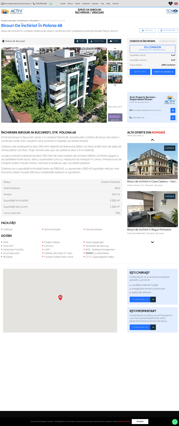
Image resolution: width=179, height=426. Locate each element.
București (12, 21)
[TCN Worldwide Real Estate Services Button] (172, 11)
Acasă (63, 3)
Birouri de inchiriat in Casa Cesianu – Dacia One (152, 181)
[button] (60, 297)
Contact (116, 3)
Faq (102, 3)
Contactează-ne (140, 299)
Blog (108, 3)
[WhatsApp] (175, 422)
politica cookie (123, 421)
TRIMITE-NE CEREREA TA (163, 72)
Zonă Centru (23, 21)
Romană (34, 21)
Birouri (70, 3)
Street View (99, 41)
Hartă (81, 41)
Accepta (140, 421)
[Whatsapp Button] (51, 3)
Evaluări (95, 3)
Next (115, 85)
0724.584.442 (41, 3)
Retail (77, 3)
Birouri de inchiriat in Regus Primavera (149, 229)
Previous (115, 48)
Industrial (86, 3)
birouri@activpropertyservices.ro (17, 3)
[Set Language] (176, 3)
